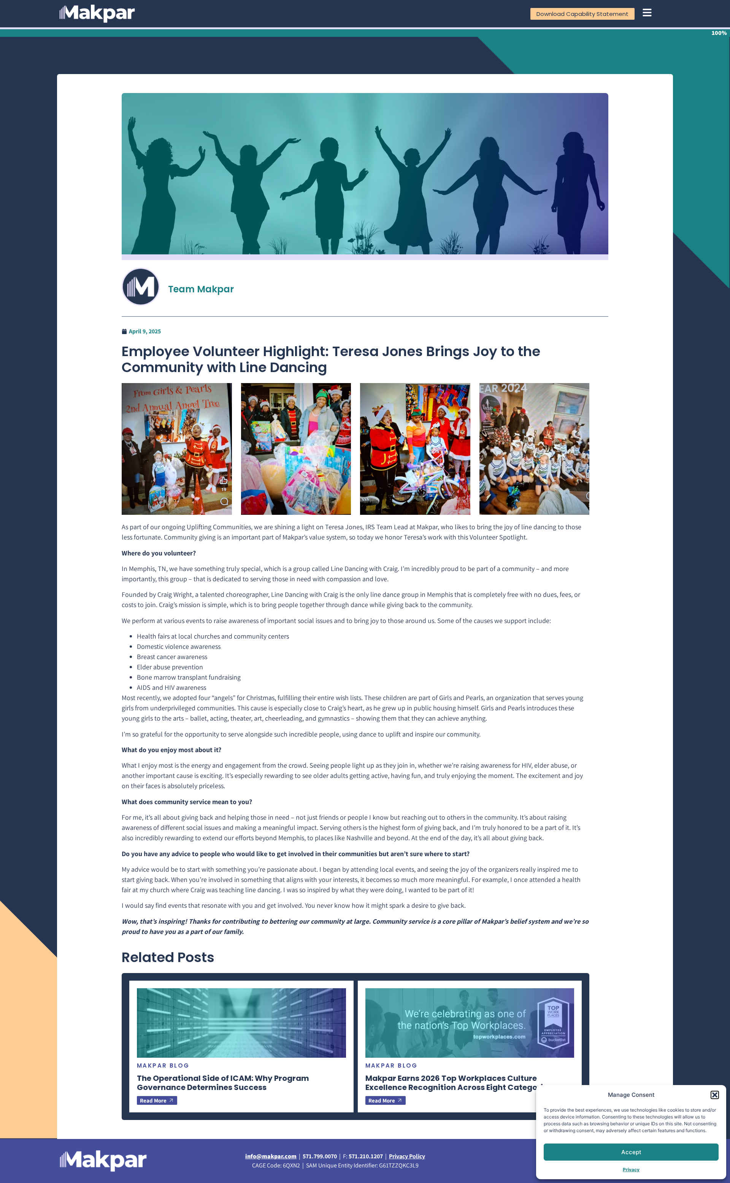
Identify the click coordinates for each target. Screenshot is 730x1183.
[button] (715, 1095)
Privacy (631, 1169)
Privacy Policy (407, 1156)
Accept (631, 1152)
